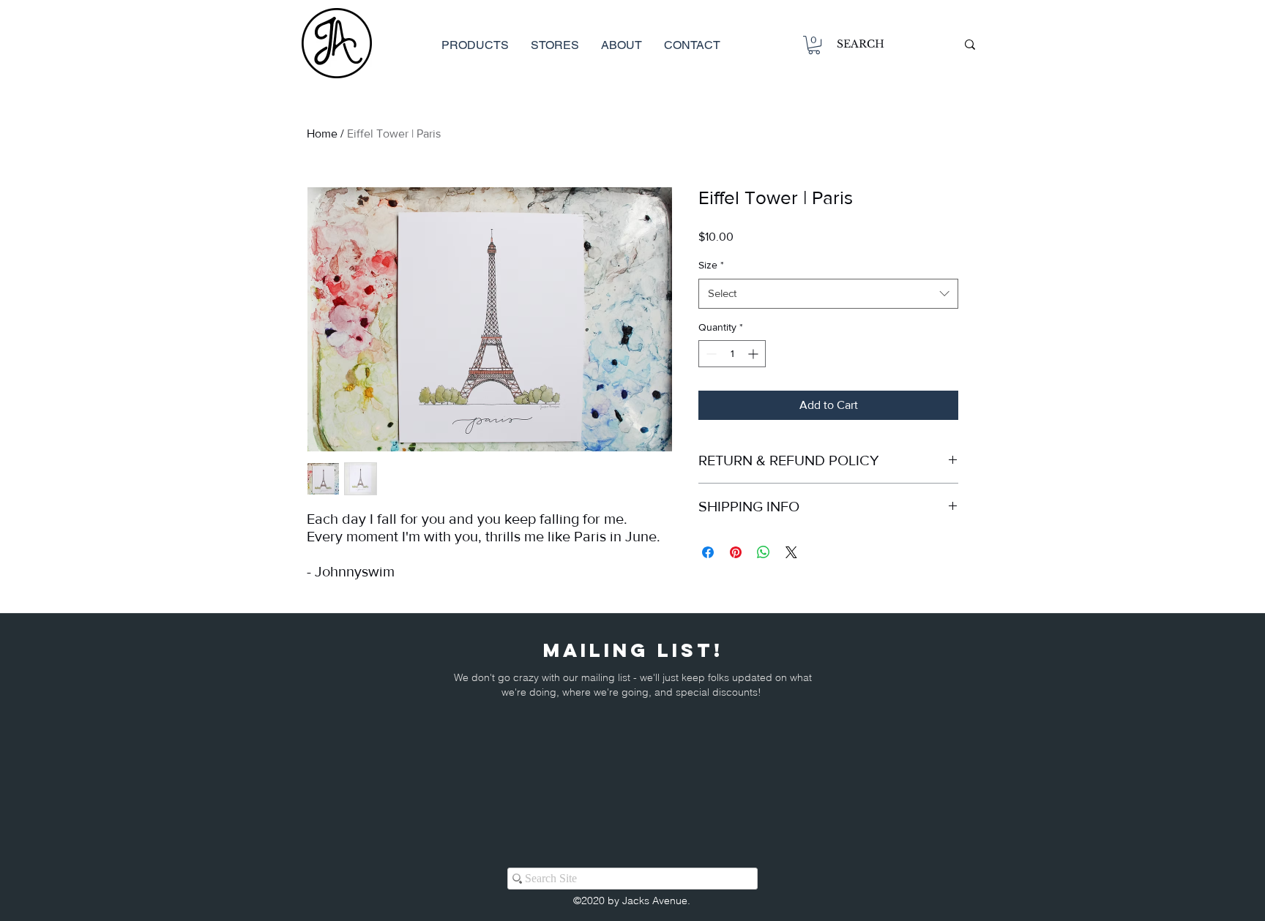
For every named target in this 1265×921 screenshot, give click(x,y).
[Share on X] (791, 552)
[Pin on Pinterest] (736, 552)
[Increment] (754, 353)
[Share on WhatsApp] (763, 552)
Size (711, 265)
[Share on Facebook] (708, 552)
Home (322, 133)
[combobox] (828, 294)
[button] (814, 45)
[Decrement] (710, 353)
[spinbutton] (732, 353)
